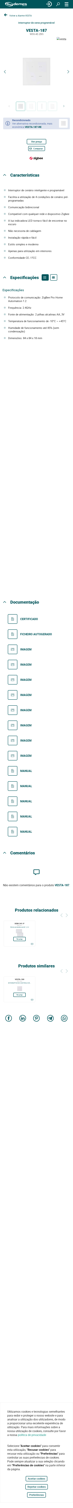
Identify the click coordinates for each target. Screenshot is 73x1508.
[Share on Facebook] (8, 1018)
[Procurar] (58, 4)
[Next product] (68, 72)
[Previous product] (5, 72)
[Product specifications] (53, 277)
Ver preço (36, 141)
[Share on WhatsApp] (64, 1018)
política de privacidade (32, 1435)
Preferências (36, 1495)
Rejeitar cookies (36, 1486)
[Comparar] (32, 944)
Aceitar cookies (36, 1478)
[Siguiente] (67, 915)
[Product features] (45, 277)
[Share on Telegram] (50, 1018)
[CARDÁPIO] (66, 4)
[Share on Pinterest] (36, 1018)
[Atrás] (61, 915)
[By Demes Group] (16, 4)
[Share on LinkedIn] (22, 1018)
